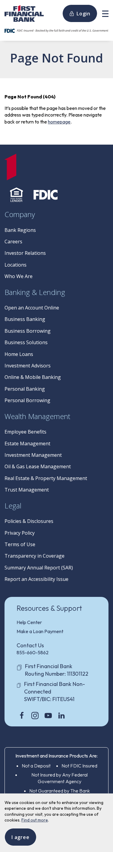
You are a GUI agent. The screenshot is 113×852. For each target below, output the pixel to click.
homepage (59, 122)
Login (83, 13)
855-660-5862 (33, 652)
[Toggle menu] (105, 13)
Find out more (34, 820)
